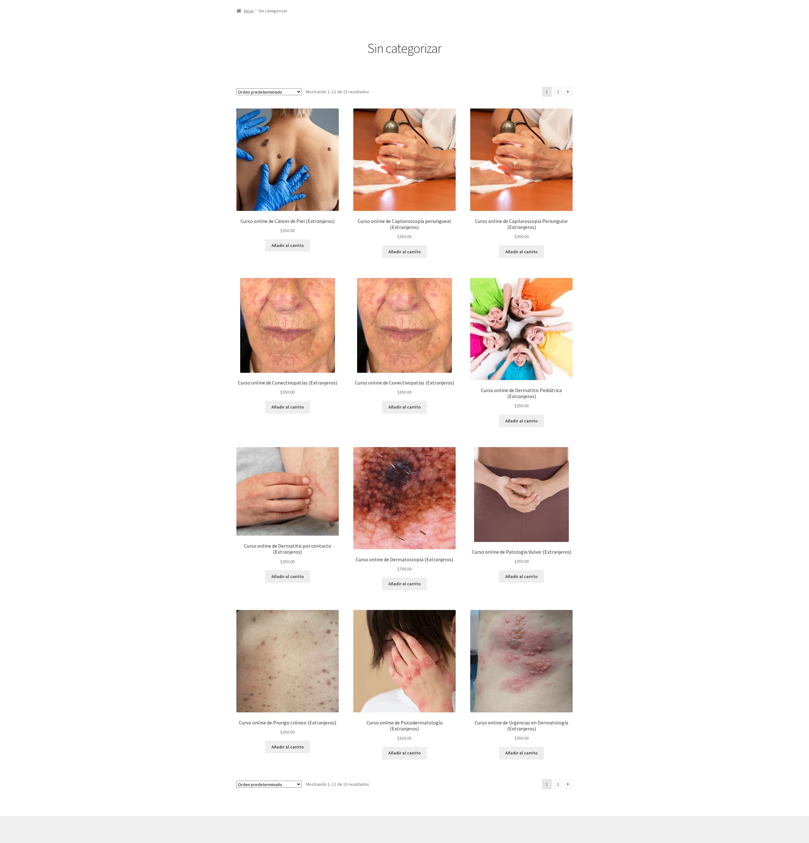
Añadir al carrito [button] (287, 245)
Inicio (249, 11)
